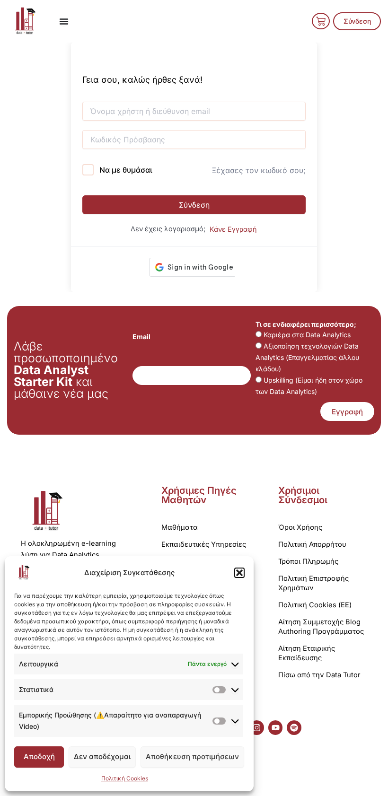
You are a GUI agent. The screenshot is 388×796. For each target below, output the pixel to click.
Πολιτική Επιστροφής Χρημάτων (313, 583)
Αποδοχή (39, 756)
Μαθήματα (179, 527)
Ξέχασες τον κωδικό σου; (258, 170)
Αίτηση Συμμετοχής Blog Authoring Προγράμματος (321, 627)
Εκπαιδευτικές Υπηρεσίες (203, 544)
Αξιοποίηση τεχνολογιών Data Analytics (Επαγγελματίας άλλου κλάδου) (307, 357)
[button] (239, 572)
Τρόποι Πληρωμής (308, 561)
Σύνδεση (194, 205)
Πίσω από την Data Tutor (319, 675)
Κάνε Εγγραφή (233, 229)
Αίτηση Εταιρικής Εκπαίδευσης (306, 653)
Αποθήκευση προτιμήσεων (192, 756)
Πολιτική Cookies (124, 778)
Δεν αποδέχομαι (102, 756)
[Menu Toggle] (64, 21)
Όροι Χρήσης (300, 527)
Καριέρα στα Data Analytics (307, 335)
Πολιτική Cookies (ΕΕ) (315, 605)
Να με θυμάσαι (125, 170)
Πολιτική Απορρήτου (312, 544)
